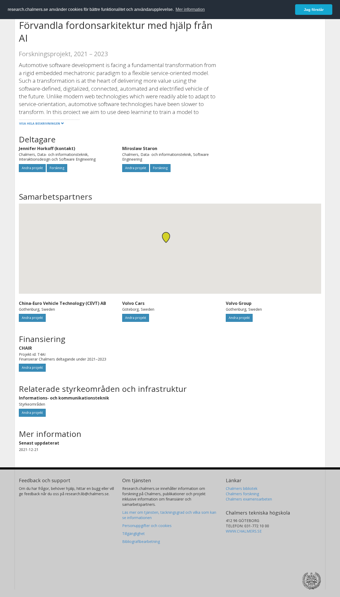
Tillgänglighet (133, 533)
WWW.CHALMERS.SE (244, 531)
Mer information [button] (190, 9)
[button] (166, 237)
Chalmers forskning (242, 493)
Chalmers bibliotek (241, 488)
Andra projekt (32, 168)
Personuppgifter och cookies (147, 525)
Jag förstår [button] (314, 9)
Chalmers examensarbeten (249, 499)
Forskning (57, 168)
